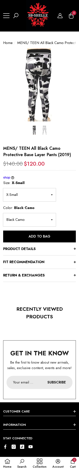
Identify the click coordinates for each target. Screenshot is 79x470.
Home (8, 42)
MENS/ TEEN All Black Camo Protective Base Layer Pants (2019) (37, 151)
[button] (16, 15)
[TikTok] (22, 447)
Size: (14, 182)
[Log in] (60, 15)
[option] (39, 84)
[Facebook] (5, 447)
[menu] (6, 15)
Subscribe (56, 382)
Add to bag (39, 236)
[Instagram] (14, 447)
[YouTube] (30, 447)
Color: (19, 207)
